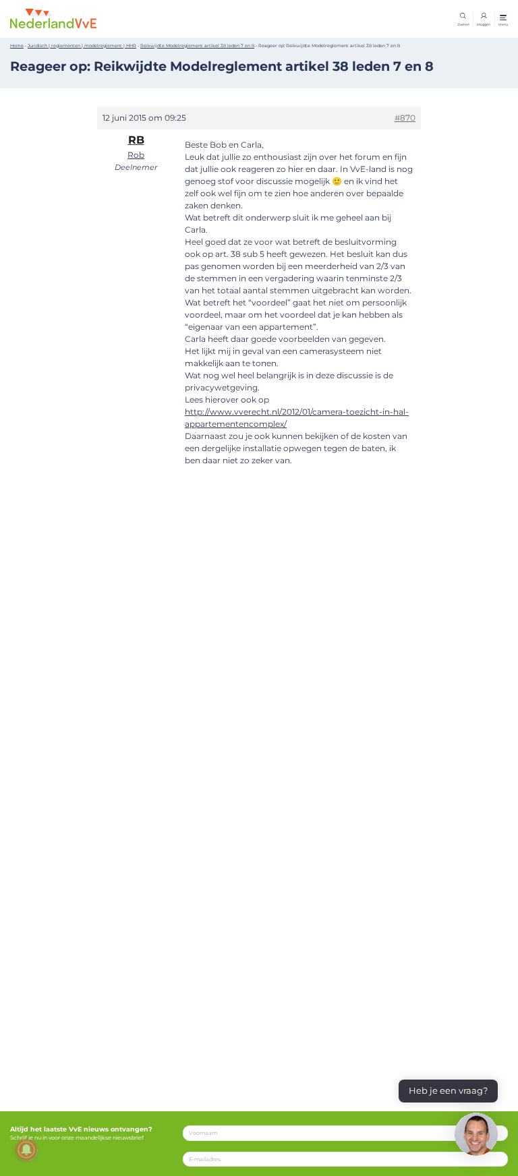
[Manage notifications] (26, 1149)
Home (17, 46)
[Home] (53, 18)
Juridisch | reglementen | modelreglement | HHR (82, 46)
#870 (405, 118)
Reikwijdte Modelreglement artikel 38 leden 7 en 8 (197, 46)
